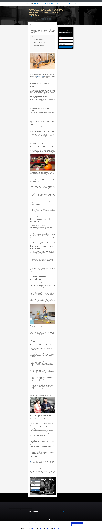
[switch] (41, 528)
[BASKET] (75, 3)
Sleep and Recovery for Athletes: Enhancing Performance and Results (65, 519)
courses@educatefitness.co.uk (34, 518)
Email (32, 486)
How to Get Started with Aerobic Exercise (39, 42)
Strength (37, 16)
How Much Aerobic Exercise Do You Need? (39, 43)
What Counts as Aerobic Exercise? (38, 39)
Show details (59, 528)
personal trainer (44, 473)
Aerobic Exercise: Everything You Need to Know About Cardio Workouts (46, 12)
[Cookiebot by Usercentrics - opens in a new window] (23, 528)
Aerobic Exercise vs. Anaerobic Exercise (39, 45)
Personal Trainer (33, 16)
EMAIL (60, 39)
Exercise (30, 16)
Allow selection (77, 525)
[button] (43, 19)
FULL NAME (61, 36)
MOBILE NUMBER (61, 42)
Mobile (32, 483)
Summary (35, 49)
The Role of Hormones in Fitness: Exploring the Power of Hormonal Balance (66, 516)
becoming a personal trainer (40, 76)
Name (32, 479)
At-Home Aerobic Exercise (37, 46)
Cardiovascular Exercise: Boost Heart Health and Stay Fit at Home (66, 513)
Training (40, 16)
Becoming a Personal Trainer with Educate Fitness (40, 48)
